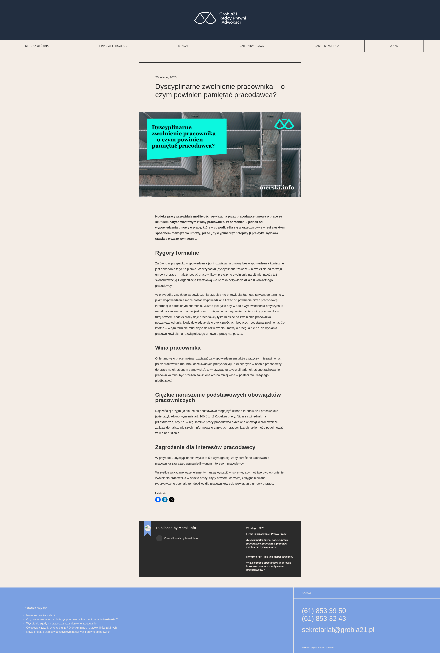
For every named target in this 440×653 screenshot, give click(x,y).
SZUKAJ (306, 593)
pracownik (268, 543)
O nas (394, 46)
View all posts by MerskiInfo (180, 538)
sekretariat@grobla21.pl (338, 629)
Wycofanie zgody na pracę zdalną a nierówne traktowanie (61, 623)
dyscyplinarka (254, 539)
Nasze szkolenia (327, 46)
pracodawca (253, 543)
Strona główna (37, 46)
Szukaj (432, 46)
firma (267, 539)
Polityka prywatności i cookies (318, 647)
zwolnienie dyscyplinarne (261, 547)
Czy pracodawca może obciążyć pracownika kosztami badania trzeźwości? (72, 619)
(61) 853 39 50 (324, 610)
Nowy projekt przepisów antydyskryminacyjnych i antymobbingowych (68, 631)
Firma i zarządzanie (258, 533)
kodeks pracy (280, 539)
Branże (183, 46)
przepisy (281, 543)
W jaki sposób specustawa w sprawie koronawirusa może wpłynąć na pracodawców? (268, 566)
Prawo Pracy (278, 533)
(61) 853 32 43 (324, 618)
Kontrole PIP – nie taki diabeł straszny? (269, 556)
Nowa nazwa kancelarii (40, 615)
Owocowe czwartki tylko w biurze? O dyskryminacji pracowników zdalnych (71, 627)
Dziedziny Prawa (252, 46)
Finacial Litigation (113, 46)
